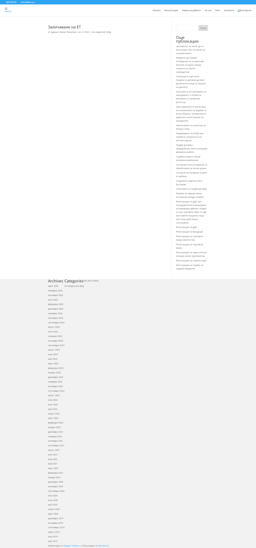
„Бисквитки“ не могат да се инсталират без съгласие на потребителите (190, 50)
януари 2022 (54, 427)
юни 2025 (53, 299)
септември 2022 (56, 390)
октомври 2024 (55, 318)
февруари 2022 (55, 422)
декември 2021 (55, 431)
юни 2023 (53, 354)
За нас (208, 10)
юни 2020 (53, 500)
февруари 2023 (55, 368)
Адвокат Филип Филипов (63, 32)
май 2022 (52, 409)
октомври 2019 (55, 523)
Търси (203, 28)
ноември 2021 (55, 436)
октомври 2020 (55, 486)
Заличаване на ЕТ (64, 27)
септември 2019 (56, 527)
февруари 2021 (55, 472)
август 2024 (54, 327)
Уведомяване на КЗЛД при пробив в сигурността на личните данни (189, 137)
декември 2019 (55, 518)
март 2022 (53, 418)
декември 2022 (55, 377)
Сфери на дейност (191, 10)
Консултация (171, 10)
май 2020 (52, 504)
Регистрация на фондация (189, 231)
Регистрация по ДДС (186, 227)
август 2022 (54, 395)
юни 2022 (53, 404)
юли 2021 (53, 454)
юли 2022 (53, 399)
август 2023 (54, 349)
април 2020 (54, 509)
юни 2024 (53, 331)
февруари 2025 (55, 304)
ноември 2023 (55, 336)
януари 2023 (54, 372)
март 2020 (53, 513)
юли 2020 (53, 495)
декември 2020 (55, 481)
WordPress (103, 545)
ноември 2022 (55, 381)
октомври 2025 (55, 295)
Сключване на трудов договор (191, 188)
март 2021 (53, 468)
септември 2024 (56, 322)
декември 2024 (55, 308)
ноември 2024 (55, 313)
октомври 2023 (55, 340)
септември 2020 (56, 491)
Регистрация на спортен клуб (191, 260)
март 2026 (53, 286)
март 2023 (53, 363)
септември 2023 (56, 345)
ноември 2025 (55, 290)
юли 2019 (53, 536)
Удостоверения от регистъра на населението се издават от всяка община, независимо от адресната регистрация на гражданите (191, 113)
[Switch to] (244, 13)
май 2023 (52, 358)
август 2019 (54, 532)
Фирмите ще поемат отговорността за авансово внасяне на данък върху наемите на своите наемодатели (190, 64)
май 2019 (52, 541)
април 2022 (54, 413)
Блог (217, 10)
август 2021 (54, 450)
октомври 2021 (55, 440)
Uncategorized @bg (101, 32)
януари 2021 (54, 477)
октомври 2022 (55, 386)
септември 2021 (56, 445)
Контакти (229, 10)
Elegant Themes (72, 545)
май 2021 (52, 463)
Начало (157, 10)
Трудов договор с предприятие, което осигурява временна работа (191, 149)
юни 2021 (53, 459)
